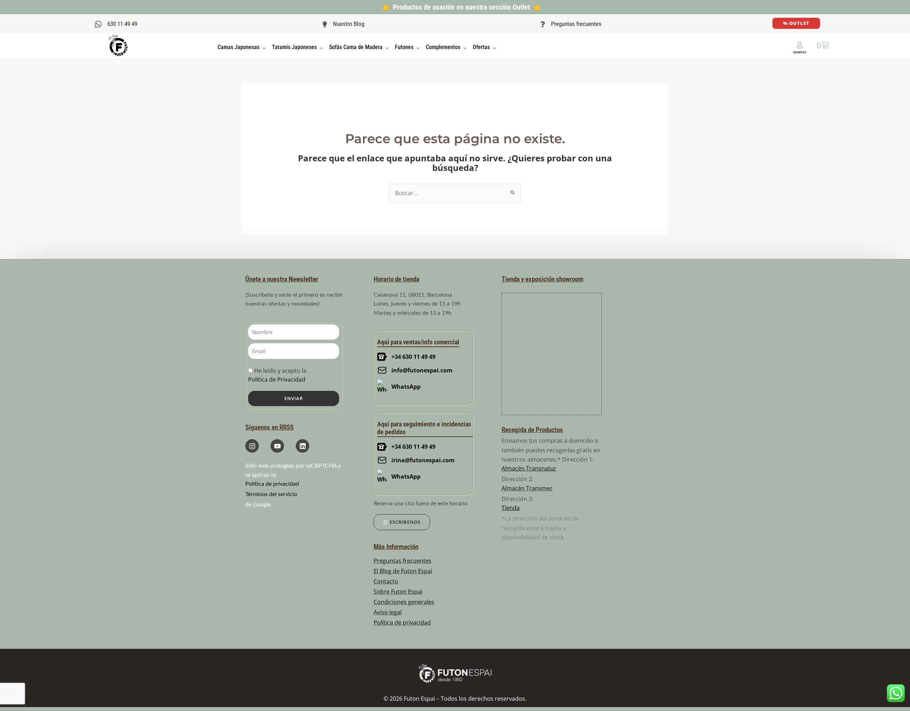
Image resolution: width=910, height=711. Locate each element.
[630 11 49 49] (98, 24)
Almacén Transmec (527, 488)
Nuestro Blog (348, 23)
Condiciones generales (404, 602)
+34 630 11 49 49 (413, 357)
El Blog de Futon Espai (403, 571)
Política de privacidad (272, 484)
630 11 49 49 (122, 23)
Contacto (386, 581)
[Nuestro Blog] (325, 24)
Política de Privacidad (276, 379)
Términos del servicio (271, 494)
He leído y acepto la (277, 375)
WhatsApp (406, 386)
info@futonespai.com (422, 370)
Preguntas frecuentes (576, 23)
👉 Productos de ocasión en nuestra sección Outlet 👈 (461, 7)
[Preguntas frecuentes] (543, 24)
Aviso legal (388, 612)
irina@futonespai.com (423, 460)
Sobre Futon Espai (398, 592)
